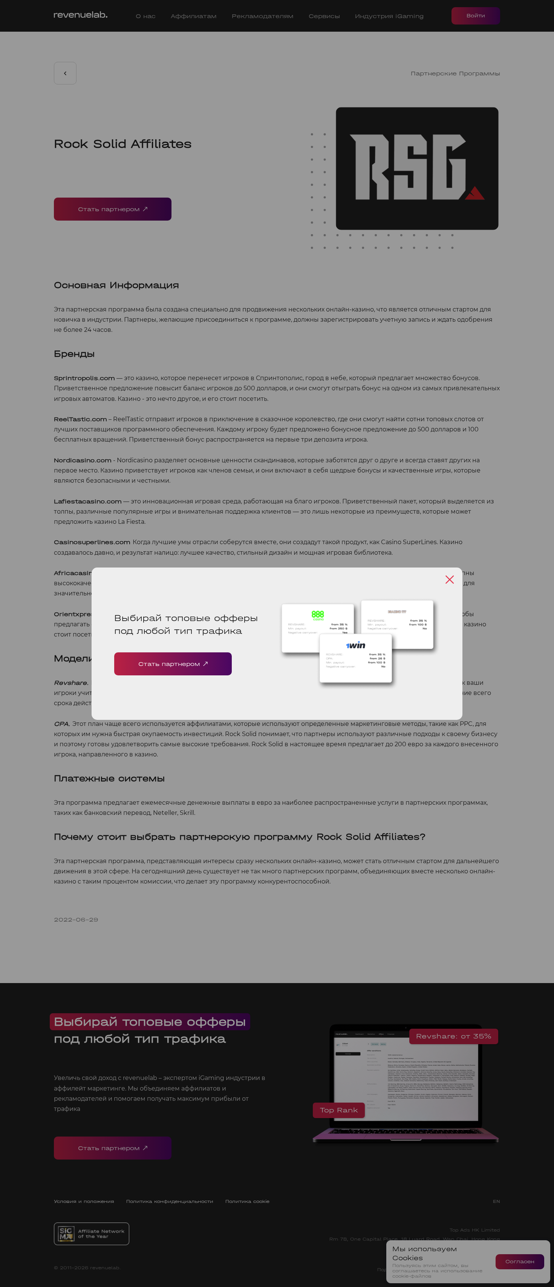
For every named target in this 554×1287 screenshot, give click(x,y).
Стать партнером (169, 663)
